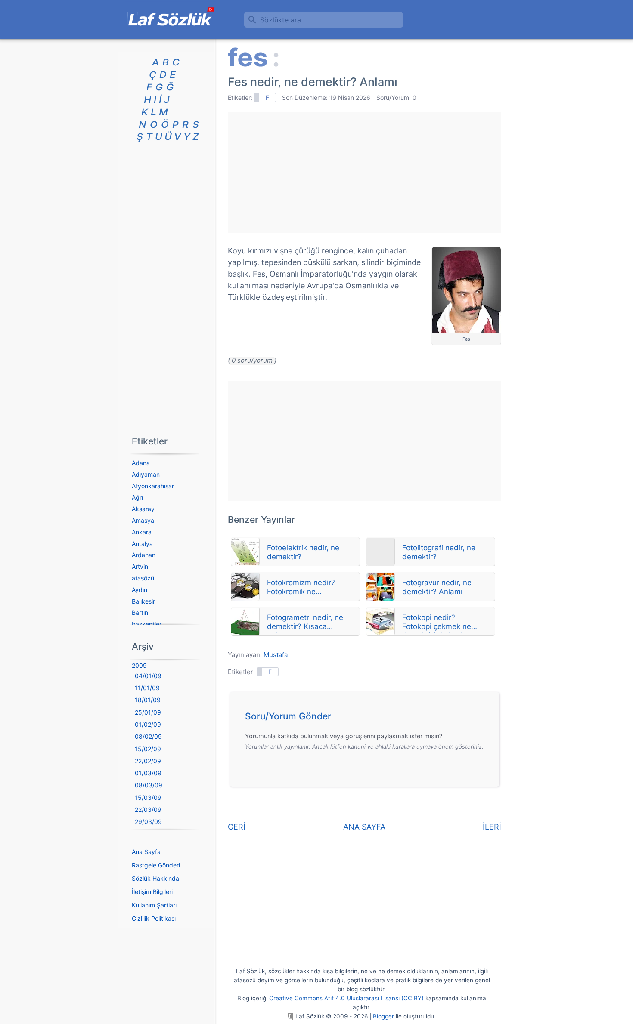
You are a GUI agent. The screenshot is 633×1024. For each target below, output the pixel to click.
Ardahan (143, 554)
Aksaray (143, 508)
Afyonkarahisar (153, 486)
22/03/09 (148, 809)
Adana (141, 462)
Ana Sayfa (146, 851)
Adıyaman (146, 474)
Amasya (143, 520)
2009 (139, 665)
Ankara (142, 532)
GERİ (236, 826)
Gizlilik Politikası (154, 918)
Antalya (142, 543)
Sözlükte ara (280, 19)
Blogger (383, 1016)
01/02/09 (148, 724)
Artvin (140, 566)
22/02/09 (148, 761)
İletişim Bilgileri (152, 891)
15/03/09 (148, 797)
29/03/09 (148, 821)
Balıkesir (143, 601)
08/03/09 (148, 785)
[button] (367, 718)
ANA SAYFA (364, 826)
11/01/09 (147, 687)
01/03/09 (148, 773)
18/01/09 (148, 699)
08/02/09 (148, 736)
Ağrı (137, 497)
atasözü (143, 578)
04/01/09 (148, 675)
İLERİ (492, 826)
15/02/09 (148, 749)
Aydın (139, 589)
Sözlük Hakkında (155, 878)
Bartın (140, 612)
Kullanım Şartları (154, 905)
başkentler (146, 624)
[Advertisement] (364, 172)
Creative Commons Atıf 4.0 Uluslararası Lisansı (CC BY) (346, 998)
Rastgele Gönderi (156, 865)
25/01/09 (148, 712)
